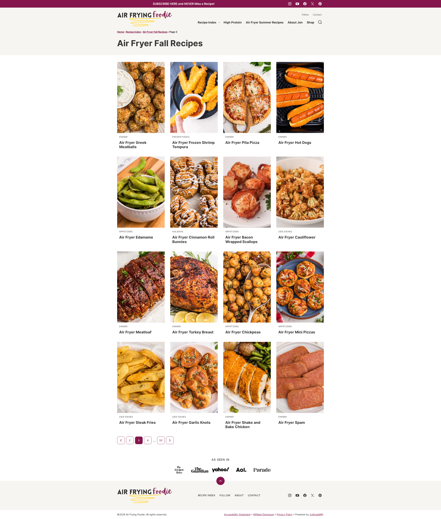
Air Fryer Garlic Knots (191, 422)
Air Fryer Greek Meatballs (132, 144)
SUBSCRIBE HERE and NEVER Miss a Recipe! (183, 4)
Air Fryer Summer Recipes (265, 22)
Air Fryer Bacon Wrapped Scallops (241, 239)
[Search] (320, 22)
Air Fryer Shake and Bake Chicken (242, 424)
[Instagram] (290, 4)
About (239, 495)
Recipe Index (207, 22)
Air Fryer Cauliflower (297, 237)
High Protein (233, 22)
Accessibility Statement (237, 514)
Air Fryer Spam (291, 422)
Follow (305, 14)
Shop (310, 22)
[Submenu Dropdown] (219, 23)
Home (120, 31)
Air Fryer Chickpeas (243, 332)
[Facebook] (305, 4)
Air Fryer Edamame (136, 237)
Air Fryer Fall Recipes (155, 31)
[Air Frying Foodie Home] (144, 18)
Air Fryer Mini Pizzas (296, 332)
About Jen (295, 22)
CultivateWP (316, 514)
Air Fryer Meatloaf (135, 332)
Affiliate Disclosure (263, 514)
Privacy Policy (285, 514)
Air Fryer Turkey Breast (192, 332)
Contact (317, 14)
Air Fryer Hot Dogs (294, 142)
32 (160, 440)
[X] (312, 4)
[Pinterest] (320, 4)
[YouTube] (297, 4)
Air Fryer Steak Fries (137, 422)
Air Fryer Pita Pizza (242, 142)
